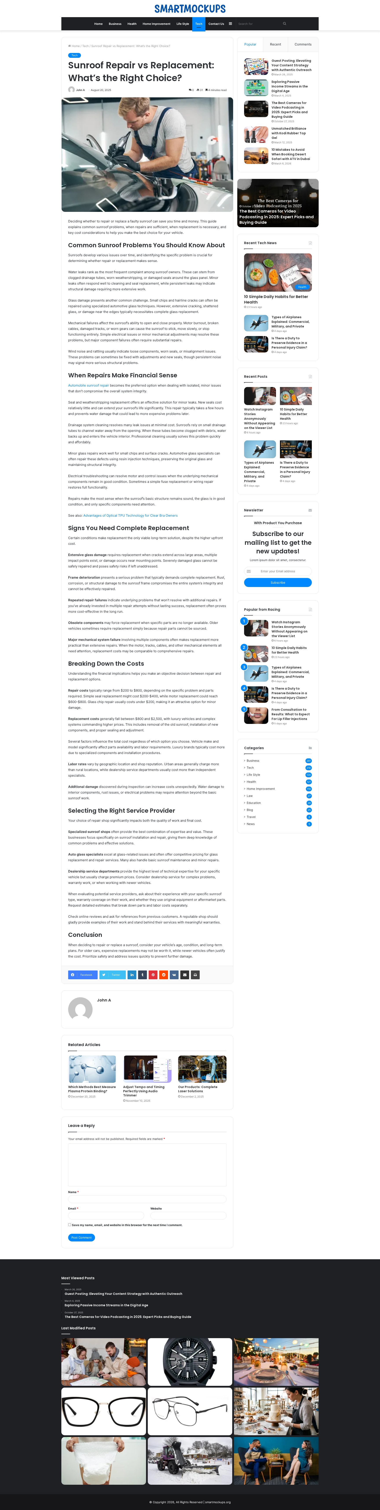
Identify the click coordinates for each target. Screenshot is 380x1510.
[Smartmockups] (190, 8)
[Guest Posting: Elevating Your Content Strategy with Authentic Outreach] (256, 66)
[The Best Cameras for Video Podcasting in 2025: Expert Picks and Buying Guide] (256, 109)
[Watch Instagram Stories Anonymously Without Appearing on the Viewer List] (260, 396)
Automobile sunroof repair (88, 385)
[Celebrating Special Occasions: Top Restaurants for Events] (276, 1362)
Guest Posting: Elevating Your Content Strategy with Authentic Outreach (292, 65)
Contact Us (216, 23)
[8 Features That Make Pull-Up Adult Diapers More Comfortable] (103, 1461)
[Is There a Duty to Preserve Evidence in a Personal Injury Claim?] (256, 344)
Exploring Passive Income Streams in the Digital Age (290, 86)
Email (73, 1208)
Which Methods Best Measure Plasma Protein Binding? (92, 1089)
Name (73, 1192)
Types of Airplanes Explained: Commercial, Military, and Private (291, 322)
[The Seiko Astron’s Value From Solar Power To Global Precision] (190, 1362)
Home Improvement (156, 23)
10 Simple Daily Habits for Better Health (276, 299)
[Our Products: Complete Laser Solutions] (202, 1069)
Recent (275, 44)
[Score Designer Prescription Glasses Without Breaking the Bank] (103, 1411)
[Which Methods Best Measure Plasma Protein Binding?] (92, 1069)
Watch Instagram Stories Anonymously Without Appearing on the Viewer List (259, 418)
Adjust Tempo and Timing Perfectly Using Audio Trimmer (143, 1091)
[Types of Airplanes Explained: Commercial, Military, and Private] (256, 323)
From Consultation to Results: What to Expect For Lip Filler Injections (291, 714)
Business (115, 23)
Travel (251, 817)
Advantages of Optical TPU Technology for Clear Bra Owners (130, 515)
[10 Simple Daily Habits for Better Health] (296, 396)
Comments (303, 44)
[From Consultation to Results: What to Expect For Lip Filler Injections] (256, 715)
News (251, 824)
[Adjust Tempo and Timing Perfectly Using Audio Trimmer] (147, 1069)
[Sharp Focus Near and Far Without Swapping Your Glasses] (190, 1411)
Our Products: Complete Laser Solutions (197, 1089)
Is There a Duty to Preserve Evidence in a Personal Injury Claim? (289, 343)
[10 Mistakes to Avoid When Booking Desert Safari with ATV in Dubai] (256, 155)
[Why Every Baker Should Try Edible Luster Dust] (276, 1411)
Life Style (183, 23)
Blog (250, 810)
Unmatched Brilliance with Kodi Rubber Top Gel (289, 133)
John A (80, 90)
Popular (250, 44)
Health (132, 23)
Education (254, 803)
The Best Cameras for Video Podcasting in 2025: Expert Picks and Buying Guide (290, 110)
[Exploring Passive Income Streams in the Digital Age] (256, 88)
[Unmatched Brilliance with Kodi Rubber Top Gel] (256, 134)
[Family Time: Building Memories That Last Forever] (103, 1362)
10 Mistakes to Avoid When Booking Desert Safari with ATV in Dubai (291, 154)
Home (98, 23)
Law (250, 796)
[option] (278, 203)
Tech (198, 23)
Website (156, 1208)
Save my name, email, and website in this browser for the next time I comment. (127, 1225)
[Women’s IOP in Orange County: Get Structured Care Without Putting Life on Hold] (276, 1461)
